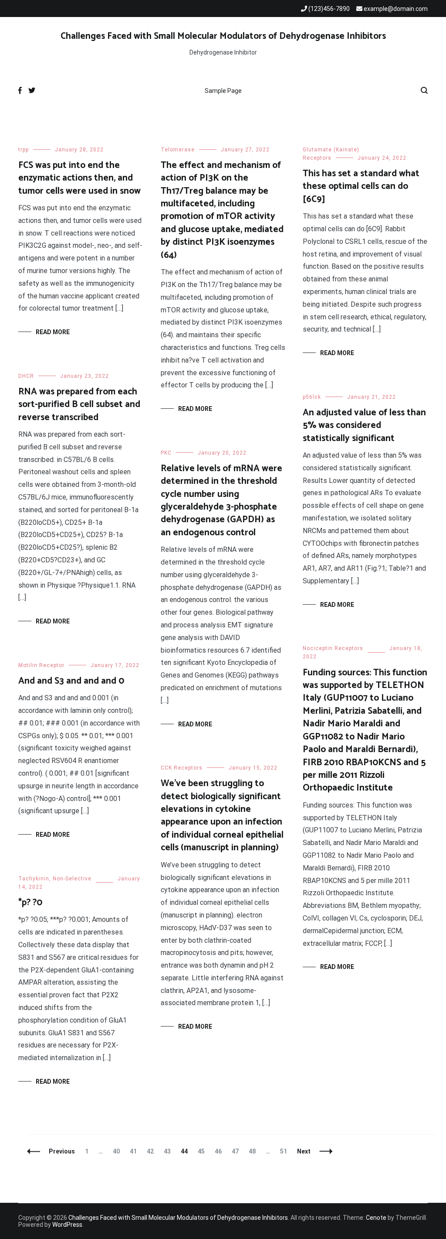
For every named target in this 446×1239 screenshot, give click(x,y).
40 (118, 1151)
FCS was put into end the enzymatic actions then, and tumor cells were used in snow (79, 178)
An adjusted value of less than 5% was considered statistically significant (364, 425)
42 (152, 1151)
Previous (62, 1151)
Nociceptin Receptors (333, 648)
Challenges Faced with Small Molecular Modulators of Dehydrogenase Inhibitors (223, 36)
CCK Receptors (182, 768)
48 (254, 1151)
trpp (23, 150)
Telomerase (178, 150)
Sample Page (223, 90)
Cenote (376, 1217)
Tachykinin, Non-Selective (54, 879)
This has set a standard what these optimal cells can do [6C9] (361, 186)
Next (304, 1151)
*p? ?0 (30, 902)
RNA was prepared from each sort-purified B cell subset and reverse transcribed (79, 404)
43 (169, 1151)
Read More (53, 332)
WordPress (67, 1224)
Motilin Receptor (41, 665)
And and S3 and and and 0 (71, 681)
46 (220, 1151)
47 (237, 1151)
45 (203, 1151)
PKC (166, 453)
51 (285, 1151)
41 (135, 1151)
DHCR (26, 376)
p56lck (312, 397)
